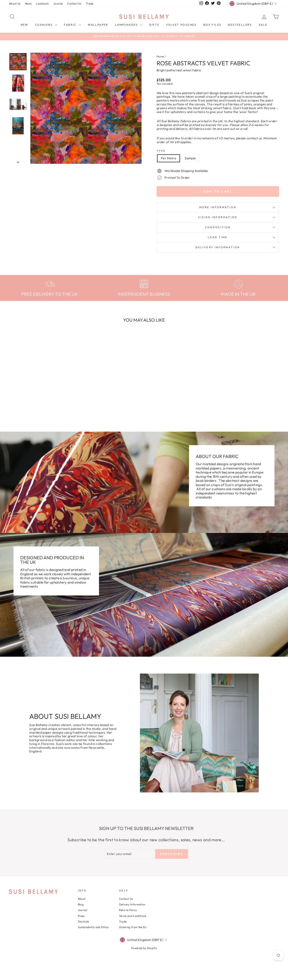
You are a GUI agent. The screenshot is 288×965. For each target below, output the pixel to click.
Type (161, 150)
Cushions (44, 24)
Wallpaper (98, 24)
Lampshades (127, 24)
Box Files (212, 24)
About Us (14, 3)
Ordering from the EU (132, 927)
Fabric (71, 24)
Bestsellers (240, 24)
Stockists (83, 921)
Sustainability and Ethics (93, 927)
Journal (58, 3)
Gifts (154, 24)
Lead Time (217, 237)
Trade (89, 3)
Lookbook (42, 3)
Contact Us (74, 3)
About (82, 898)
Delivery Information (218, 247)
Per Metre (168, 158)
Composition (218, 227)
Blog (80, 904)
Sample (190, 158)
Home (160, 56)
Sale (263, 24)
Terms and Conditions (132, 916)
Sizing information (217, 217)
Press (81, 916)
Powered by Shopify (144, 948)
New (24, 24)
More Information (217, 207)
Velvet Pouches (181, 24)
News (28, 3)
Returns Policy (128, 910)
